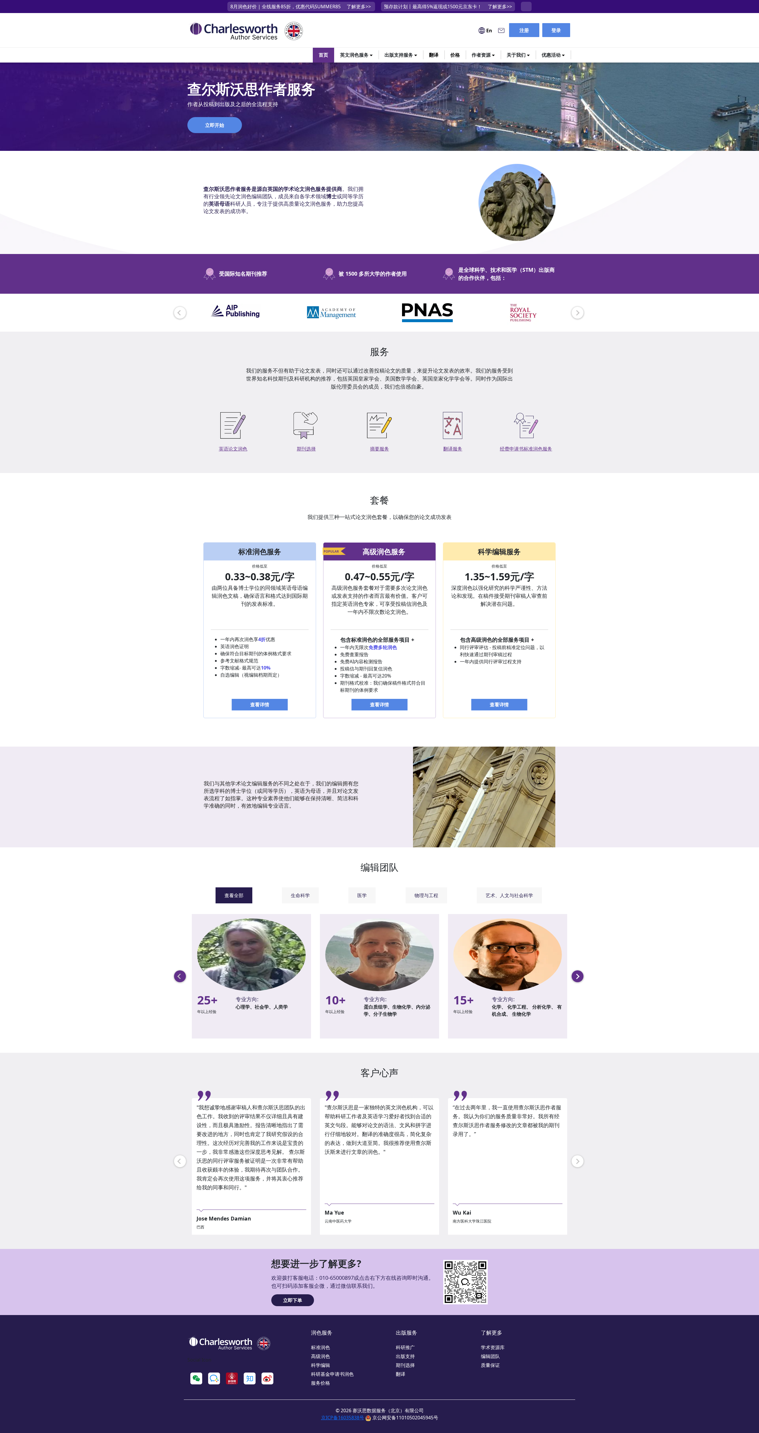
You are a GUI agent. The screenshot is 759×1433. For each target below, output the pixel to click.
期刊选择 (405, 1365)
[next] (577, 313)
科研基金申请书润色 (332, 1374)
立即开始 (214, 125)
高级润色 (320, 1356)
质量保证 (490, 1365)
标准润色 (320, 1347)
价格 (455, 55)
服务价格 (320, 1383)
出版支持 (405, 1356)
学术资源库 (493, 1347)
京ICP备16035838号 (342, 1417)
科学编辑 (320, 1365)
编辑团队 (490, 1356)
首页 (323, 55)
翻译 (434, 55)
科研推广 (405, 1347)
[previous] (180, 313)
